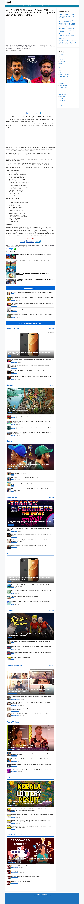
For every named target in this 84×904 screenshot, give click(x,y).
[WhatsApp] (15, 249)
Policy (38, 894)
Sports (24, 5)
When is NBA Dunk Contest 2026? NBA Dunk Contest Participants (32, 267)
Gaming (48, 5)
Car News (61, 98)
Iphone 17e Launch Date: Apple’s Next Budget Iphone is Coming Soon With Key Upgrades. (67, 16)
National (61, 78)
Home (8, 5)
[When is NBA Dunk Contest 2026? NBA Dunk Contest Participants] (11, 271)
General (19, 5)
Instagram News (63, 103)
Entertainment (37, 5)
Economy (61, 68)
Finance (61, 92)
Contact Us (44, 894)
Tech (43, 5)
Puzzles (61, 105)
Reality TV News (63, 87)
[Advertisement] (30, 26)
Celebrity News (63, 85)
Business (61, 81)
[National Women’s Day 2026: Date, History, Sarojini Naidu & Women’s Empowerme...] (11, 277)
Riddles (30, 5)
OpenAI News (62, 94)
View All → (51, 328)
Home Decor (62, 96)
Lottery (61, 89)
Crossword (62, 70)
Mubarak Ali (10, 52)
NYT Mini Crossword (64, 100)
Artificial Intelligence (64, 74)
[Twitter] (12, 249)
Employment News (63, 76)
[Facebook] (10, 249)
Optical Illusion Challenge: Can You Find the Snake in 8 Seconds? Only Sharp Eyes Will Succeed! (67, 42)
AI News (14, 5)
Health (60, 72)
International (62, 83)
